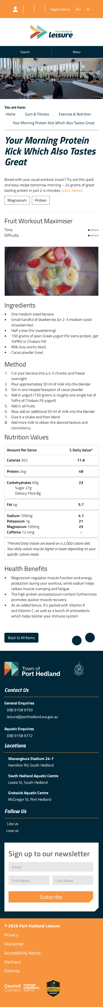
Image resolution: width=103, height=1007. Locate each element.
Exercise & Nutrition (75, 114)
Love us (12, 830)
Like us (12, 823)
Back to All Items (21, 637)
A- (89, 9)
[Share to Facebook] (77, 640)
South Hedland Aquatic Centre (33, 776)
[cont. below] (72, 190)
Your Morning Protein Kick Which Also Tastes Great (53, 123)
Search (25, 51)
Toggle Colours (60, 9)
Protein (41, 200)
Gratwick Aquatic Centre (28, 793)
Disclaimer (14, 944)
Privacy (11, 934)
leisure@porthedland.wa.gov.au (32, 716)
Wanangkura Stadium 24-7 (31, 758)
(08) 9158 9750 (20, 710)
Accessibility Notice (22, 953)
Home (10, 114)
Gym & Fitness (37, 114)
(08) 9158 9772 (20, 735)
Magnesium (17, 200)
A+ (78, 9)
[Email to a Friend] (90, 637)
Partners (12, 962)
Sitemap (12, 970)
